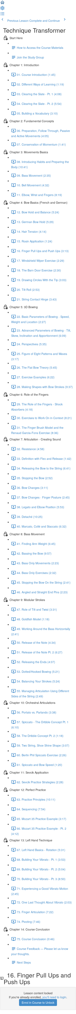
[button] (2, 4)
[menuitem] (2, 9)
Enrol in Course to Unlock (38, 1002)
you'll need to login (54, 997)
